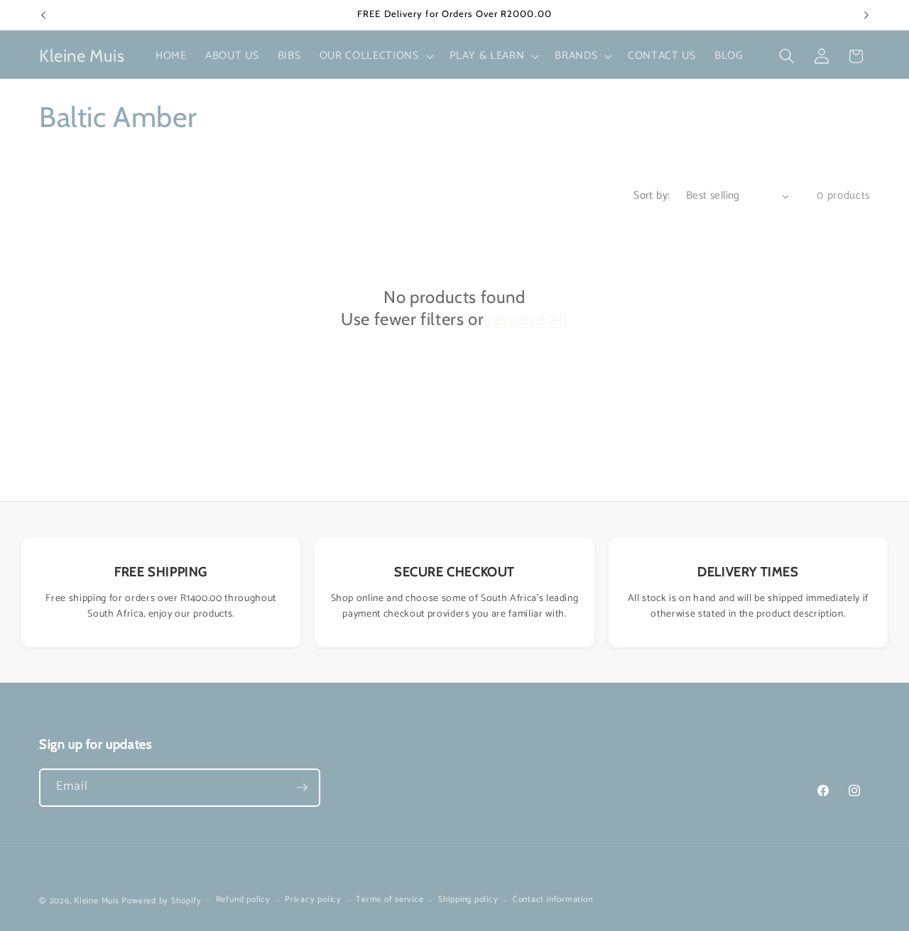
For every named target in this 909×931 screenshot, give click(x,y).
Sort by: (651, 195)
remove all (528, 319)
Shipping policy (468, 900)
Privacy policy (313, 900)
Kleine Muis (96, 901)
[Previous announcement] (43, 15)
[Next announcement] (866, 15)
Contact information (553, 900)
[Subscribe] (302, 788)
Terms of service (389, 900)
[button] (375, 56)
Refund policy (243, 900)
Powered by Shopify (161, 901)
